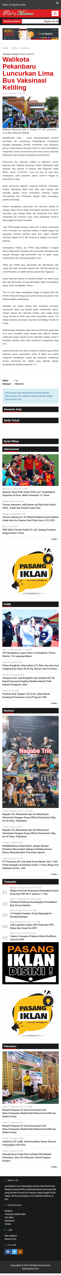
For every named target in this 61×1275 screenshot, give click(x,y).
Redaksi (8, 1211)
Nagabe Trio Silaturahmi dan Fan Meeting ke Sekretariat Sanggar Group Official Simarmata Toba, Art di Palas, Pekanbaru (29, 817)
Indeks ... (55, 539)
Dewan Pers (10, 1239)
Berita (15, 48)
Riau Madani (11, 1235)
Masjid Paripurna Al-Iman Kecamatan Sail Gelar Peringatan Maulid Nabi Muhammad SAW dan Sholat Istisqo (29, 1113)
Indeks (8, 1224)
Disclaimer (10, 1220)
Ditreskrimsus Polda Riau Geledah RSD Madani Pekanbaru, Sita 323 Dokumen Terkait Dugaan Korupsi (26, 1157)
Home (5, 48)
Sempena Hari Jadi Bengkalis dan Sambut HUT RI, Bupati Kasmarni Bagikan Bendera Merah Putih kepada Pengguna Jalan (28, 681)
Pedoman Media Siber (15, 1214)
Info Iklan (9, 1217)
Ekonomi (25, 48)
